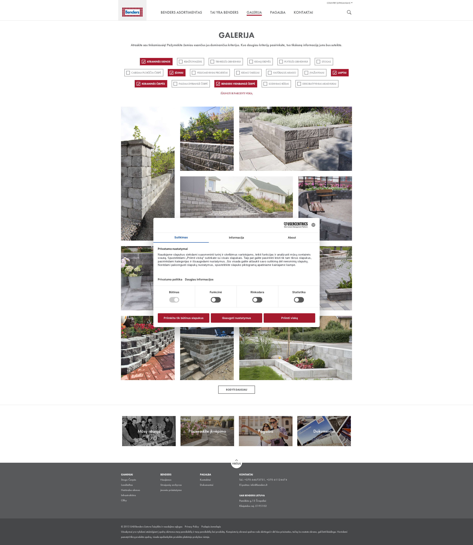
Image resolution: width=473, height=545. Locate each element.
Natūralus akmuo (284, 72)
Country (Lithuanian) (338, 2)
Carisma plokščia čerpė (146, 72)
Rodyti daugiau (236, 389)
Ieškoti (349, 12)
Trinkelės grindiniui (228, 61)
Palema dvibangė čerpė (193, 83)
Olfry (124, 500)
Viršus (236, 463)
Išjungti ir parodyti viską (236, 93)
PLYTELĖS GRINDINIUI (296, 61)
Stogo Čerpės (128, 480)
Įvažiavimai (317, 72)
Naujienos (165, 480)
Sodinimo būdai (279, 83)
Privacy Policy (192, 526)
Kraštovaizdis (193, 61)
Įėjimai (179, 72)
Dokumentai (206, 485)
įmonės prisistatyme (171, 490)
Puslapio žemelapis (211, 526)
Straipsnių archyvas (171, 485)
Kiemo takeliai (250, 72)
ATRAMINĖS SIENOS (158, 61)
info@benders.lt (259, 485)
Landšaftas (127, 485)
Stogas (326, 61)
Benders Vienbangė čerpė (238, 83)
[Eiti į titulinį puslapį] (132, 12)
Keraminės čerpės (153, 83)
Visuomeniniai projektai (212, 72)
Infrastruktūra (128, 495)
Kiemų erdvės (262, 61)
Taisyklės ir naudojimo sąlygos (167, 526)
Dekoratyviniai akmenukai (319, 83)
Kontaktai (205, 480)
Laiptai (342, 72)
